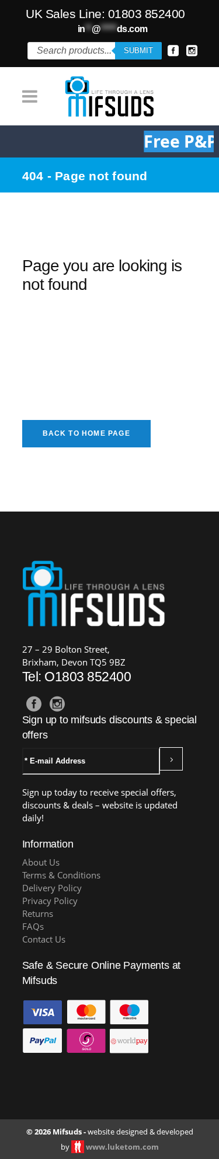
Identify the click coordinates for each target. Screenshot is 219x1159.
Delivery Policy (52, 888)
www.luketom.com (122, 1147)
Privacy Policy (50, 900)
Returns (37, 913)
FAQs (33, 926)
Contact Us (43, 939)
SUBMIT (138, 50)
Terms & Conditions (61, 875)
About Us (41, 862)
